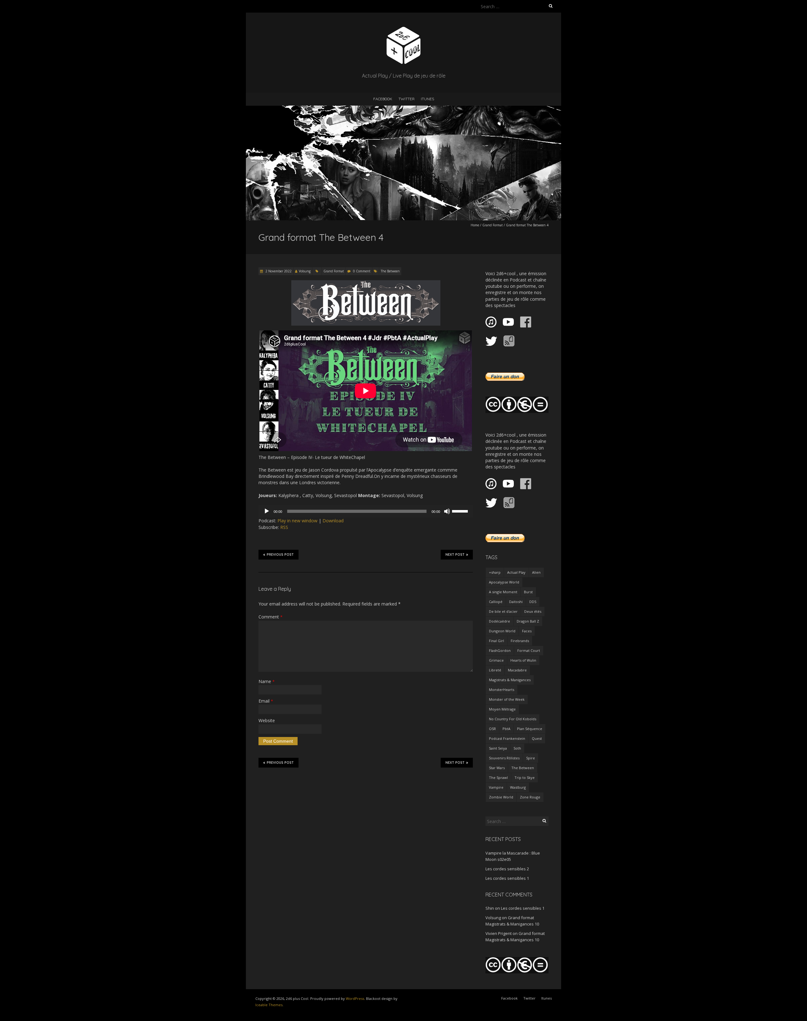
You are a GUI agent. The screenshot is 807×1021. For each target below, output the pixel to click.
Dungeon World (502, 631)
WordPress (355, 998)
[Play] (267, 511)
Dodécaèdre (499, 621)
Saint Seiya (498, 748)
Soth (517, 748)
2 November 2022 (278, 271)
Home (475, 225)
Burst (528, 591)
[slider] (461, 510)
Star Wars (497, 767)
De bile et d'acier (503, 611)
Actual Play (516, 572)
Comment (270, 617)
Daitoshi (516, 601)
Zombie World (501, 797)
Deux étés (532, 611)
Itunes (427, 98)
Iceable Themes (268, 1004)
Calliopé (495, 601)
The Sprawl (498, 777)
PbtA (506, 728)
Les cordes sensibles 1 (507, 878)
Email (265, 701)
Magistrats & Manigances (510, 679)
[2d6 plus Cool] (403, 28)
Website (266, 720)
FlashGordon (500, 650)
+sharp (495, 572)
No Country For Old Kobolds (512, 718)
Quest (537, 738)
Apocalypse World (504, 582)
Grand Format (492, 225)
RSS (284, 527)
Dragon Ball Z (528, 621)
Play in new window (297, 521)
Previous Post (280, 555)
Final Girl (496, 640)
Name (266, 681)
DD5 (532, 601)
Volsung (305, 271)
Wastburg (518, 787)
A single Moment (503, 591)
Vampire (496, 787)
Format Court (528, 650)
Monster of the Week (507, 699)
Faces (526, 631)
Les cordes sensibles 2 (507, 869)
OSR (492, 728)
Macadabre (517, 670)
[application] (365, 511)
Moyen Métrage (502, 709)
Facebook (382, 98)
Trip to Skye (524, 777)
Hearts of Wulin (523, 660)
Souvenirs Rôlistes (504, 758)
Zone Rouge (530, 797)
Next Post (455, 555)
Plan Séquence (529, 728)
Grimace (496, 660)
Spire (530, 758)
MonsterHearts (501, 689)
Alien (536, 572)
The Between (390, 271)
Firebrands (520, 640)
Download (333, 521)
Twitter (406, 98)
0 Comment (361, 271)
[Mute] (447, 511)
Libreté (495, 670)
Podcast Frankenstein (507, 738)
